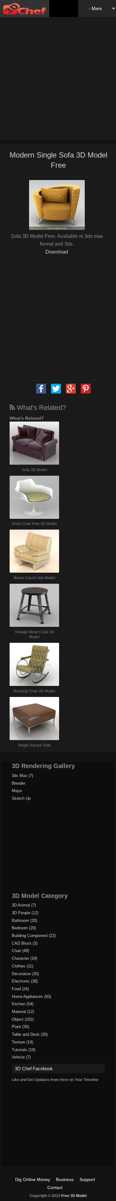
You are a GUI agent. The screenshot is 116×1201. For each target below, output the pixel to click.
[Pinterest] (86, 392)
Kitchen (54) (22, 1004)
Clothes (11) (22, 966)
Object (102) (23, 1019)
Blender (18, 783)
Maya (17, 790)
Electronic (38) (25, 981)
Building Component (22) (34, 935)
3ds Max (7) (22, 775)
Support (87, 1179)
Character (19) (24, 958)
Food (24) (20, 989)
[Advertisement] (58, 77)
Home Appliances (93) (31, 996)
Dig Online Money (32, 1179)
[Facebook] (41, 392)
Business (65, 1179)
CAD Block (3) (24, 943)
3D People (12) (25, 913)
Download (56, 251)
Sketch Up (21, 798)
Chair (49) (20, 950)
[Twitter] (56, 392)
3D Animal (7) (24, 905)
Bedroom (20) (24, 928)
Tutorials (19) (23, 1049)
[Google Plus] (71, 392)
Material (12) (23, 1011)
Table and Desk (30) (30, 1034)
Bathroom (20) (24, 920)
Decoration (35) (25, 973)
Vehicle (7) (21, 1057)
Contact (54, 1187)
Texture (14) (22, 1042)
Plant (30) (20, 1026)
